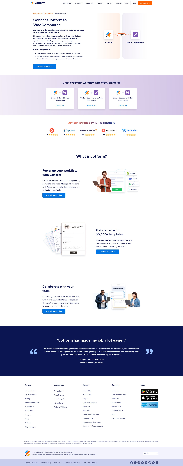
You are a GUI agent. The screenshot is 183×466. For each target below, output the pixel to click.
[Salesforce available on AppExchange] (149, 405)
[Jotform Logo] (38, 3)
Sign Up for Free (145, 3)
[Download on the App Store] (149, 398)
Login (135, 3)
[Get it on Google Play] (149, 391)
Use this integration (45, 66)
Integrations (37, 13)
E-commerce (48, 13)
